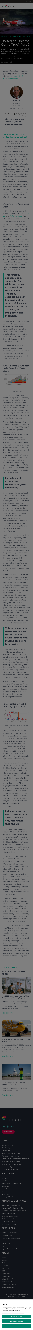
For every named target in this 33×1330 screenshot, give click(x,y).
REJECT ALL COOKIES (16, 1321)
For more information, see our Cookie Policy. (13, 1313)
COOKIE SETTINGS (16, 1316)
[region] (16, 1314)
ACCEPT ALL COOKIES (16, 1326)
